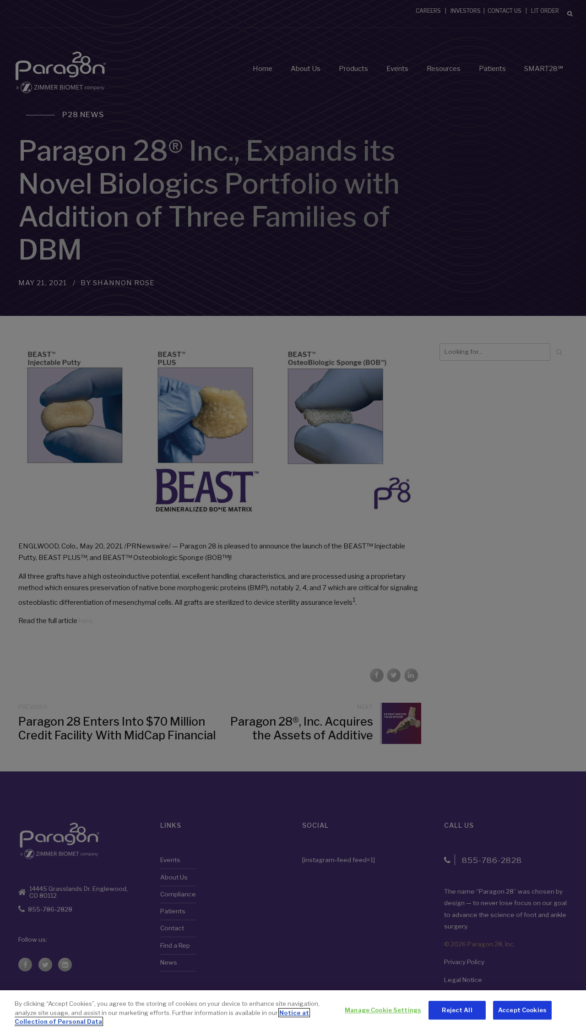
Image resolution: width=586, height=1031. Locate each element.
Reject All (457, 1010)
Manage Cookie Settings (383, 1010)
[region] (293, 1010)
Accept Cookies (522, 1010)
